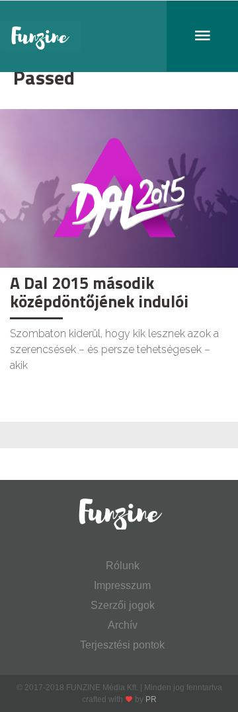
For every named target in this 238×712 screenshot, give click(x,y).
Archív (123, 625)
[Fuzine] (119, 36)
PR (151, 699)
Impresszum (122, 585)
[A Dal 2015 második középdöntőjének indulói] (119, 187)
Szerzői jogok (123, 605)
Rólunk (122, 565)
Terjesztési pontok (122, 645)
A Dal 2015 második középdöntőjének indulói (99, 292)
